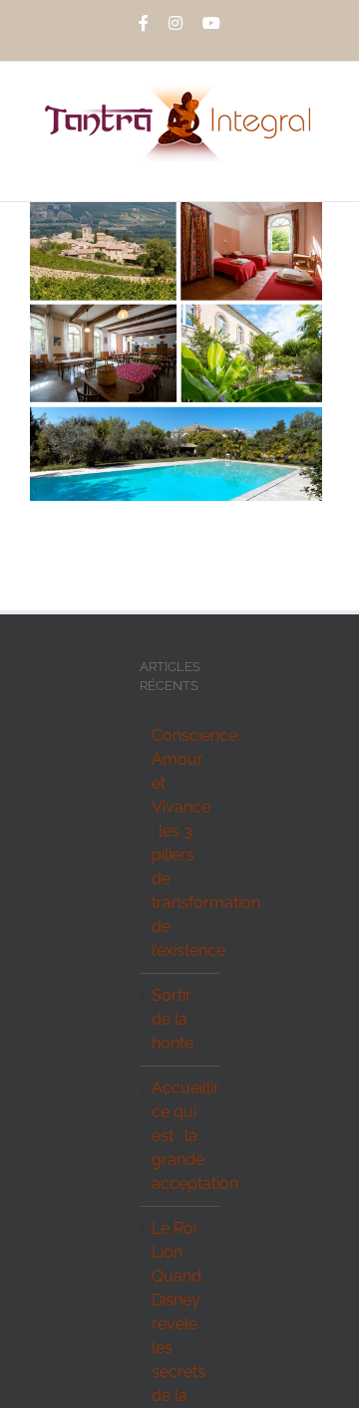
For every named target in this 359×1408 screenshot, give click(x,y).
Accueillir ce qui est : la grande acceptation (180, 1135)
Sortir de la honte (172, 1019)
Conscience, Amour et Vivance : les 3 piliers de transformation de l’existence (180, 843)
